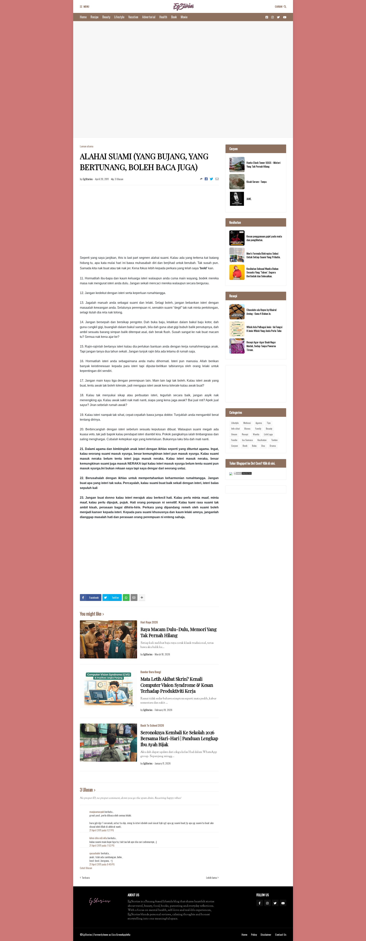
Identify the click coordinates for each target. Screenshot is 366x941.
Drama (273, 445)
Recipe (94, 17)
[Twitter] (211, 179)
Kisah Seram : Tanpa (256, 182)
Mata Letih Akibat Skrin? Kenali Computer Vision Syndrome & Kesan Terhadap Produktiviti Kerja (176, 685)
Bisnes (247, 428)
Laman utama (86, 146)
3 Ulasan (119, 179)
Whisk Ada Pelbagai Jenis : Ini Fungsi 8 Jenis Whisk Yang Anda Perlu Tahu (264, 328)
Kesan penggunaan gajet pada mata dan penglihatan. (264, 238)
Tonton (274, 440)
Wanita (256, 434)
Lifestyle (119, 17)
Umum (234, 434)
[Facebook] (206, 179)
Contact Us (280, 934)
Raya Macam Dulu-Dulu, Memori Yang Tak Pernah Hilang (178, 632)
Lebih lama (211, 877)
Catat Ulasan (86, 868)
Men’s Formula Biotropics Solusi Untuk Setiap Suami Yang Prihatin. (263, 255)
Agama (259, 422)
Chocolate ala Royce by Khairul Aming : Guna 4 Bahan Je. (261, 311)
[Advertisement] (183, 79)
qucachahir (94, 853)
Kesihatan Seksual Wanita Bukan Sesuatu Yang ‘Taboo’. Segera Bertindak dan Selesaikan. (262, 272)
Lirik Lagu (268, 434)
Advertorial (148, 17)
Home (83, 17)
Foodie (234, 440)
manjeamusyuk (96, 812)
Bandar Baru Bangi (150, 672)
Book (174, 17)
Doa (263, 445)
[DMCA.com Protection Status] (242, 474)
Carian (278, 6)
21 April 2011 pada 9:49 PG (102, 864)
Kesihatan (262, 440)
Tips (269, 422)
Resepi (245, 434)
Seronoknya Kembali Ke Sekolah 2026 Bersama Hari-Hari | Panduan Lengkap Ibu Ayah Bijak (179, 738)
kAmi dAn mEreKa (98, 838)
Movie (184, 17)
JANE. (249, 199)
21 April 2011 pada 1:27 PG (101, 830)
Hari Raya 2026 (149, 622)
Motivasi (247, 422)
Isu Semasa (247, 440)
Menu (86, 6)
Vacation (133, 17)
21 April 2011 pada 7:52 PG (101, 845)
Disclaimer (266, 934)
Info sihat (235, 428)
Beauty (106, 17)
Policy (254, 934)
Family (258, 428)
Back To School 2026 (152, 725)
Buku (254, 445)
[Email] (217, 179)
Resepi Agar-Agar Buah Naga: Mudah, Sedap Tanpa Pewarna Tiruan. (261, 345)
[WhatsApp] (126, 597)
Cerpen (234, 445)
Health (163, 17)
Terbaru (86, 877)
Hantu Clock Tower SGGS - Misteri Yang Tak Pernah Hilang (263, 164)
